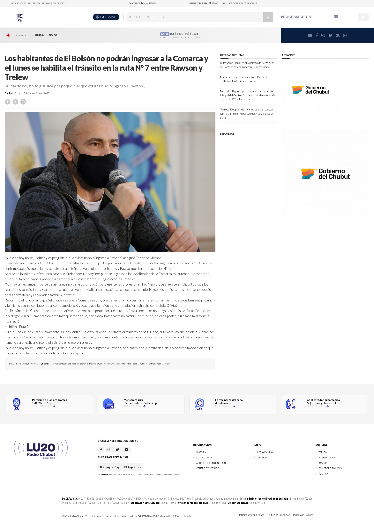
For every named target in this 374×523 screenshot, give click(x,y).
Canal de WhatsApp (207, 468)
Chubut (9, 93)
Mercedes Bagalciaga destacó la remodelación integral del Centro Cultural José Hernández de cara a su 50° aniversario (247, 95)
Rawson (322, 463)
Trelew (322, 452)
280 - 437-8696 (143, 3)
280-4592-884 (207, 3)
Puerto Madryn (327, 457)
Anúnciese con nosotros (211, 463)
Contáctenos (204, 457)
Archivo (262, 457)
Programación (296, 17)
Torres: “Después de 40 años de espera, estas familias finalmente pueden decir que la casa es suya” (247, 113)
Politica (323, 473)
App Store (134, 467)
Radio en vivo (265, 452)
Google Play (111, 467)
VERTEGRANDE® (148, 516)
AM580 (108, 17)
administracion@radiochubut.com (267, 498)
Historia (201, 452)
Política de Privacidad (278, 514)
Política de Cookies (303, 514)
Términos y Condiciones (251, 514)
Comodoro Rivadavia (330, 468)
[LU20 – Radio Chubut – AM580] (20, 16)
